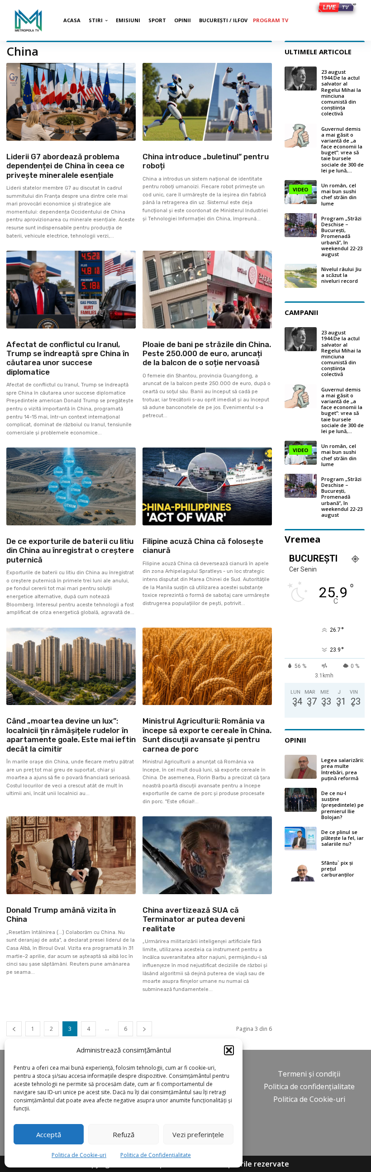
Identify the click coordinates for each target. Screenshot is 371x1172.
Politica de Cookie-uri (79, 1155)
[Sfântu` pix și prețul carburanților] (301, 869)
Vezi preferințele (198, 1134)
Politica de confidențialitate (309, 1086)
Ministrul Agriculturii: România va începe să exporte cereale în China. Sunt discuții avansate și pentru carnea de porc (207, 734)
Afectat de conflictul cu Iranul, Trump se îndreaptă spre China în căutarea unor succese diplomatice (67, 358)
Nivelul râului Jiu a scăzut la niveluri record (341, 275)
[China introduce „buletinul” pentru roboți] (207, 102)
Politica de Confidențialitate (155, 1155)
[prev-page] (14, 1028)
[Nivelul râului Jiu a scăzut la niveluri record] (301, 276)
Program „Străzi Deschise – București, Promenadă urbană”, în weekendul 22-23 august (341, 236)
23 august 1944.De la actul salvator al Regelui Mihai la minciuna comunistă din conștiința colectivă (341, 92)
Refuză (123, 1134)
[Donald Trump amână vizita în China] (71, 855)
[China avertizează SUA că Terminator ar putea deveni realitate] (207, 855)
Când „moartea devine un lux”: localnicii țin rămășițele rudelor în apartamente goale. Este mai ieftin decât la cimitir (71, 734)
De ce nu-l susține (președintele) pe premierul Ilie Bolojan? (342, 805)
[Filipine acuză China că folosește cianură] (207, 486)
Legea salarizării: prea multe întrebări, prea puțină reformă (342, 769)
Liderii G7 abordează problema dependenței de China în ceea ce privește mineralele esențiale (65, 166)
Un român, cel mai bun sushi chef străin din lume (339, 194)
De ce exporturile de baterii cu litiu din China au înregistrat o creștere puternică (70, 550)
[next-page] (144, 1028)
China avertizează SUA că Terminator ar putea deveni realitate (194, 919)
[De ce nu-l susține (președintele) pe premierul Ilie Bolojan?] (301, 800)
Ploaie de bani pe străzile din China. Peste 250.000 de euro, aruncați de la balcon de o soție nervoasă (207, 353)
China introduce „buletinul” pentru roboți (206, 161)
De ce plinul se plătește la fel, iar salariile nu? (342, 838)
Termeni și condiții (309, 1074)
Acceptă (48, 1134)
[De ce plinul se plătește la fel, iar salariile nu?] (301, 839)
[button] (228, 1050)
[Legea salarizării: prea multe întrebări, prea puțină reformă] (301, 767)
